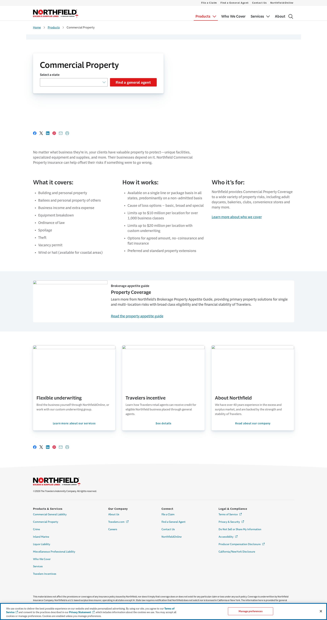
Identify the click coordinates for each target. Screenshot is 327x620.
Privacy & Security (232, 522)
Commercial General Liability (50, 514)
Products (54, 27)
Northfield (282, 3)
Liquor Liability (41, 544)
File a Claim (209, 3)
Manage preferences (250, 611)
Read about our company (252, 423)
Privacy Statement (80, 612)
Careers (112, 529)
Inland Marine (41, 537)
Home (37, 27)
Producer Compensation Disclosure (242, 544)
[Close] (321, 611)
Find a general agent (133, 82)
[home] (55, 13)
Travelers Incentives (44, 574)
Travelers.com (118, 522)
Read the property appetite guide (137, 316)
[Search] (290, 16)
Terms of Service (230, 514)
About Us (113, 514)
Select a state (50, 74)
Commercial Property (45, 522)
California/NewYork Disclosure (237, 551)
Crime (36, 529)
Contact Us (259, 3)
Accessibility (228, 537)
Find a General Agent (234, 3)
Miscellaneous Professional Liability (54, 551)
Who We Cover (42, 559)
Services (38, 566)
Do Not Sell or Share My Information (240, 529)
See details (163, 423)
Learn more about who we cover (237, 217)
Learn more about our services (74, 423)
